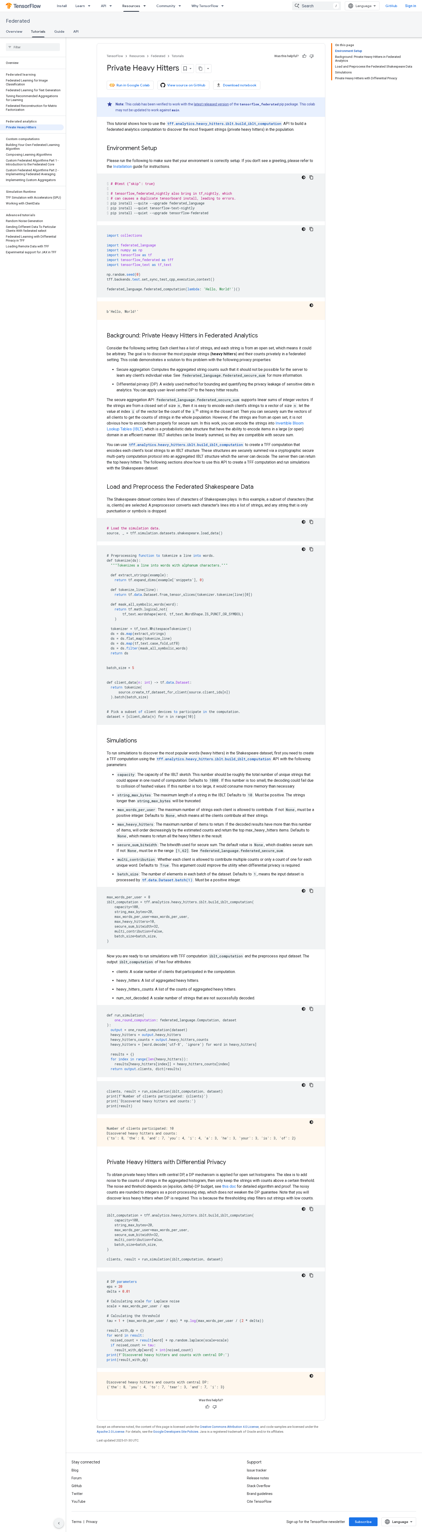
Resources (131, 6)
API (103, 6)
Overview (14, 31)
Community (165, 6)
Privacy (91, 1522)
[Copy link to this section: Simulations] (142, 741)
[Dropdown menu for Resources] (146, 6)
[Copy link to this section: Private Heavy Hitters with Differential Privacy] (231, 1163)
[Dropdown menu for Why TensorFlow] (224, 6)
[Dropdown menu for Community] (181, 6)
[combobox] (316, 5)
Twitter (77, 1494)
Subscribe (363, 1522)
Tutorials (38, 31)
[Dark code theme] (303, 177)
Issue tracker (257, 1470)
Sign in (410, 6)
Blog (75, 1470)
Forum (77, 1478)
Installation (122, 166)
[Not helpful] (311, 56)
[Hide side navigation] (59, 1523)
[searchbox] (33, 47)
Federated (18, 21)
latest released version (211, 104)
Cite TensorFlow (259, 1501)
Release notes (258, 1478)
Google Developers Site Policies (175, 1431)
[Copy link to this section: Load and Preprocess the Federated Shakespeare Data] (258, 487)
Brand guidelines (260, 1494)
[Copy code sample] (311, 177)
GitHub (391, 6)
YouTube (78, 1501)
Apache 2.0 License (110, 1431)
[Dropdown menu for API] (112, 6)
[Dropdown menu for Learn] (90, 6)
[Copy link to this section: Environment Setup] (162, 149)
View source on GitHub (186, 85)
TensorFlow (115, 56)
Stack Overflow (258, 1486)
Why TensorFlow (204, 6)
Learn (80, 6)
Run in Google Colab (133, 85)
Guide (59, 31)
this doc (229, 1186)
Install (62, 6)
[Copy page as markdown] (200, 68)
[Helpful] (304, 56)
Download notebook (239, 85)
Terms (77, 1522)
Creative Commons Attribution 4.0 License (229, 1427)
